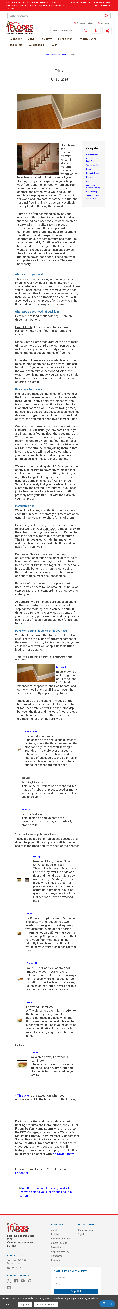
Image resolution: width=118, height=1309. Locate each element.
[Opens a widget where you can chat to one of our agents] (107, 1304)
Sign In (81, 1234)
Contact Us (56, 1255)
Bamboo (89, 177)
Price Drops (65, 39)
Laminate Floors (92, 173)
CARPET (55, 44)
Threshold (32, 963)
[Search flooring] (85, 31)
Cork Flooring (91, 192)
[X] (9, 1281)
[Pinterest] (30, 1281)
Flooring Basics (92, 155)
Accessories (37, 44)
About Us (55, 1230)
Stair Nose (36, 1052)
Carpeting (90, 181)
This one (23, 1095)
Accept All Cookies (46, 1304)
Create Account (85, 1230)
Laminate (46, 39)
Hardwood (15, 39)
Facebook (22, 1172)
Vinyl (31, 39)
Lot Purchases (87, 39)
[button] (104, 23)
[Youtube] (23, 1281)
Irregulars (16, 44)
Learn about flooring (61, 1238)
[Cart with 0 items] (107, 30)
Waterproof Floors (93, 165)
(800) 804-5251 (19, 1259)
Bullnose (26, 810)
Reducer (29, 913)
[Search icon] (106, 16)
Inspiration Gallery (60, 1251)
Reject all (25, 1304)
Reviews (55, 1260)
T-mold (29, 1002)
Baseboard (61, 667)
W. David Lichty (63, 1154)
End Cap (36, 856)
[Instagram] (9, 1287)
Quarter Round (32, 731)
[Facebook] (16, 1281)
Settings (10, 1304)
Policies (55, 1234)
